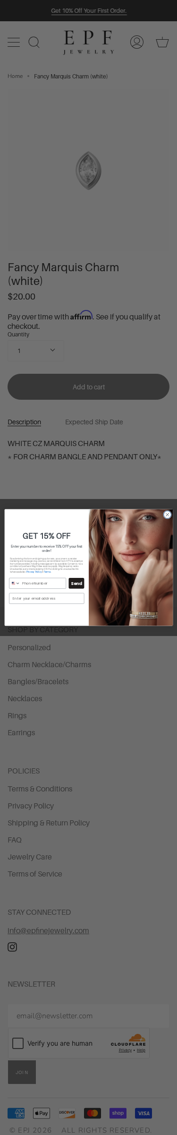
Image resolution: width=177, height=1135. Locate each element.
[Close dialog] (167, 514)
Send (76, 583)
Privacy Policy (33, 571)
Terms (47, 571)
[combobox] (14, 583)
